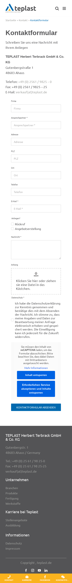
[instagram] (32, 570)
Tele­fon (14, 184)
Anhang (14, 264)
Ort (12, 167)
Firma (13, 100)
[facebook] (26, 570)
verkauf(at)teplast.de (31, 92)
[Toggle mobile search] (57, 8)
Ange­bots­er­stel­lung (28, 228)
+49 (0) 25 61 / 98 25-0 (28, 461)
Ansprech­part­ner (19, 117)
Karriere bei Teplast (22, 511)
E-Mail (14, 201)
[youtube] (39, 570)
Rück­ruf (20, 224)
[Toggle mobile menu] (64, 8)
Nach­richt (16, 236)
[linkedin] (45, 570)
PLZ (13, 151)
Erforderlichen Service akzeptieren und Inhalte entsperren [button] (36, 388)
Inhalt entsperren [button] (36, 375)
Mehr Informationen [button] (36, 367)
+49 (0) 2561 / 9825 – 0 (35, 81)
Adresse (14, 134)
